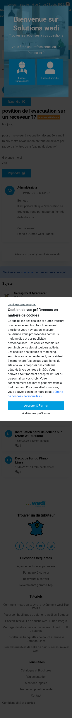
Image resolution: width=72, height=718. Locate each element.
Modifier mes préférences (36, 413)
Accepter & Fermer (36, 405)
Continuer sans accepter (22, 304)
